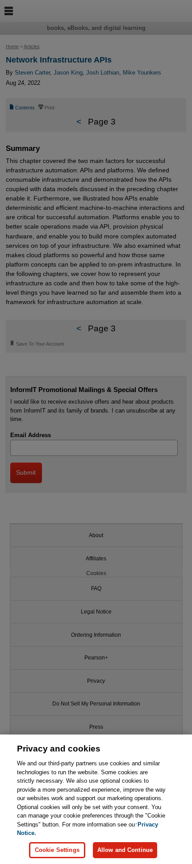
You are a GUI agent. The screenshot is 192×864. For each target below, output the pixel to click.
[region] (96, 799)
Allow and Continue (125, 850)
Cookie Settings (57, 850)
